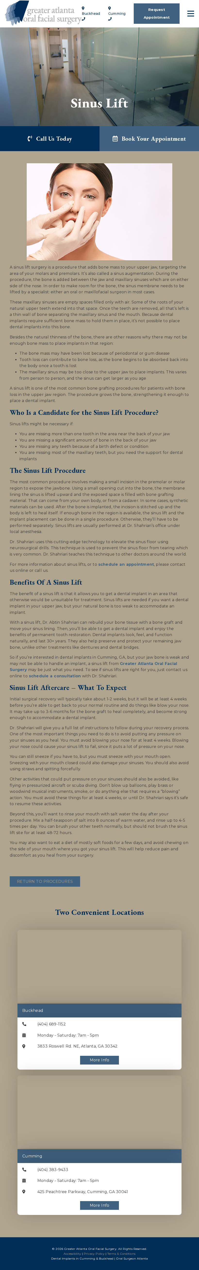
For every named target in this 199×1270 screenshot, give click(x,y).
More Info (99, 1060)
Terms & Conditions (121, 1253)
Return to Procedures (45, 881)
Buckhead (32, 1010)
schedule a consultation (55, 676)
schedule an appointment (126, 564)
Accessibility (72, 1253)
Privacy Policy (94, 1253)
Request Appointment (157, 14)
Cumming (32, 1156)
